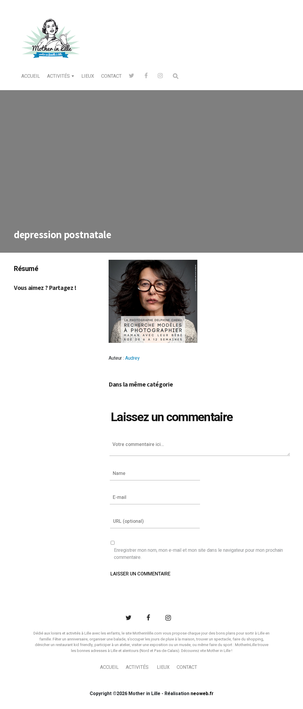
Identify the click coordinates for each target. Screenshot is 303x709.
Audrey (132, 358)
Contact (111, 76)
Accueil (30, 76)
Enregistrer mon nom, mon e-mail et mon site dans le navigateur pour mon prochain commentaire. (198, 554)
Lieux (87, 76)
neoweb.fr (202, 693)
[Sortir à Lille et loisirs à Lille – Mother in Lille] (50, 46)
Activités (58, 76)
